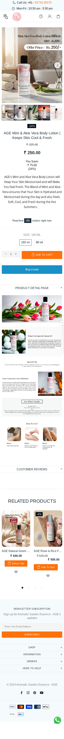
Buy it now (32, 269)
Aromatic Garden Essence (16, 16)
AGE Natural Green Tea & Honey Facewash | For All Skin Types (16, 551)
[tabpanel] (16, 546)
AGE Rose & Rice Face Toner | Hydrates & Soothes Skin (48, 551)
